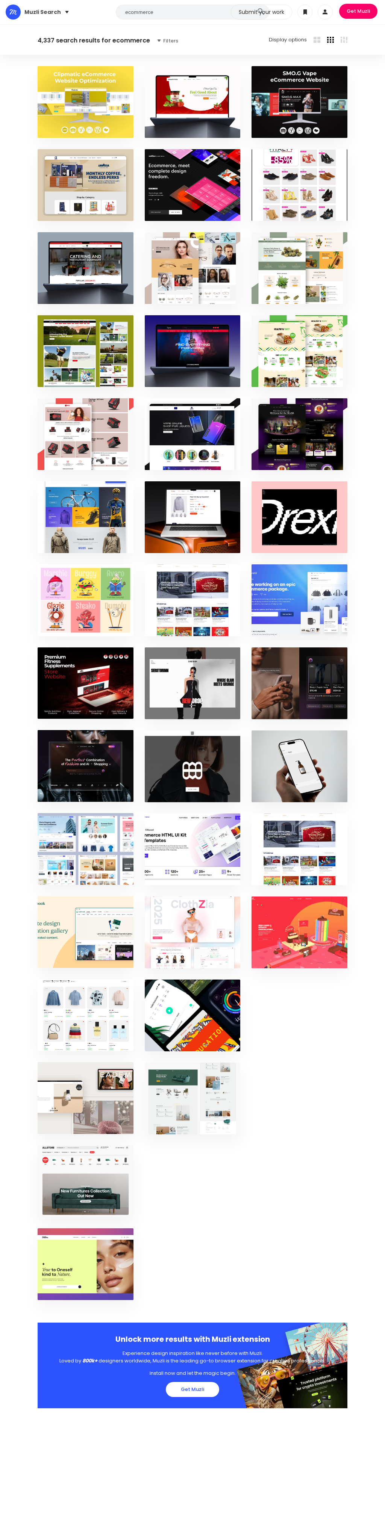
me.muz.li (54, 1207)
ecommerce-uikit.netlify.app (77, 875)
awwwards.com (169, 211)
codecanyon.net (170, 543)
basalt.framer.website (284, 792)
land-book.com (62, 958)
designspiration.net (67, 543)
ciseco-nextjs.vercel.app (74, 1041)
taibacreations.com (281, 875)
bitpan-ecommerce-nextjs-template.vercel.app (101, 1290)
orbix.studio (58, 626)
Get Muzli (358, 11)
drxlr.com (270, 543)
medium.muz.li (60, 1124)
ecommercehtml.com (176, 875)
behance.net (58, 792)
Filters (170, 40)
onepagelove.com (278, 626)
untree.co (162, 1125)
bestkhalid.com (62, 128)
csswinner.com (276, 959)
